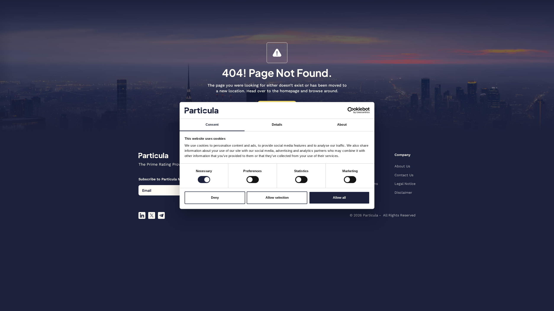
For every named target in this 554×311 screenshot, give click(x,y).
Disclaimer (403, 192)
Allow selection (277, 197)
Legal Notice (405, 184)
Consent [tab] (212, 124)
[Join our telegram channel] (161, 215)
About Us (402, 166)
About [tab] (342, 124)
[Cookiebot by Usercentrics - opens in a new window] (351, 110)
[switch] (252, 179)
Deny (215, 197)
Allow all (339, 197)
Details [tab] (277, 124)
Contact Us (404, 175)
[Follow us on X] (151, 215)
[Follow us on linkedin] (141, 215)
